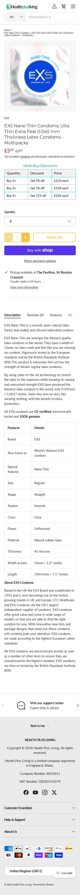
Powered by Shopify (43, 884)
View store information (24, 287)
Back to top (38, 725)
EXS (6, 118)
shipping (25, 156)
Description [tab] (12, 315)
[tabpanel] (40, 498)
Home (7, 30)
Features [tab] (56, 315)
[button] (63, 6)
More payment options (40, 261)
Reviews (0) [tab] (35, 315)
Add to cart (54, 237)
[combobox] (40, 17)
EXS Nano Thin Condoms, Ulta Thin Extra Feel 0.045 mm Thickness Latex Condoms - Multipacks (39, 34)
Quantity (9, 212)
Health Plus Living (22, 884)
